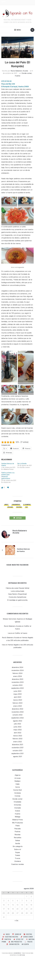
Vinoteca (17, 861)
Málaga (17, 817)
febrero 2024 (17, 673)
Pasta (17, 826)
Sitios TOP (19, 939)
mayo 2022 (17, 730)
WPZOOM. (22, 955)
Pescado (10, 507)
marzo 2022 (17, 736)
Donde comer (27, 73)
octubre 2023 (17, 685)
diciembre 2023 (17, 679)
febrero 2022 (17, 739)
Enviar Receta (14, 944)
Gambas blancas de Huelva (23, 550)
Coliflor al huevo (21, 633)
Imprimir (19, 518)
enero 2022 (17, 742)
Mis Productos (17, 823)
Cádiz (18, 784)
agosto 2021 (17, 756)
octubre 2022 (17, 715)
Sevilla (17, 843)
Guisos (17, 811)
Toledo (17, 855)
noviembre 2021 (17, 747)
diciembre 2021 (17, 744)
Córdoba (17, 793)
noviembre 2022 (18, 712)
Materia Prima (17, 820)
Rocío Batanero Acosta (19, 71)
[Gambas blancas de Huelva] (10, 550)
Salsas (17, 840)
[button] (17, 29)
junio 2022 (17, 727)
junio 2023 (17, 691)
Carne (17, 787)
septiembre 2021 (17, 753)
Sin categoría (17, 846)
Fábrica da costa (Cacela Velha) (17, 588)
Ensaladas (17, 802)
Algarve (17, 775)
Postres (17, 831)
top (26, 507)
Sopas (17, 852)
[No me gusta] (8, 487)
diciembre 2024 (17, 667)
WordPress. (17, 953)
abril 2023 (17, 697)
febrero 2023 (17, 703)
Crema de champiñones (17, 597)
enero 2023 (17, 706)
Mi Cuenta (25, 944)
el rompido (27, 504)
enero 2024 (17, 676)
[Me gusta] (2, 487)
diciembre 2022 (17, 709)
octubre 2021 (17, 751)
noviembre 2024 (17, 670)
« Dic (16, 921)
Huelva (17, 76)
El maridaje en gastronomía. (17, 600)
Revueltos (17, 838)
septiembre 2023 (17, 688)
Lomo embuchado (17, 591)
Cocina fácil (17, 790)
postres (19, 507)
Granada (17, 808)
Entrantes (17, 805)
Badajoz (17, 781)
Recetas (17, 834)
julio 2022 (17, 724)
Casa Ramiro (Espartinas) (17, 594)
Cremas (17, 796)
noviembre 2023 (18, 682)
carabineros (16, 504)
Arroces (17, 778)
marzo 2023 (17, 700)
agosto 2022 (17, 721)
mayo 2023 (17, 694)
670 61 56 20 (6, 81)
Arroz (6, 504)
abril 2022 (17, 733)
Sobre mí (17, 849)
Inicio (8, 934)
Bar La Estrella (22, 463)
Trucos (17, 858)
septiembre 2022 (17, 718)
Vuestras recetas (17, 864)
